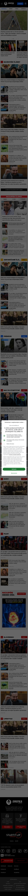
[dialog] (14, 448)
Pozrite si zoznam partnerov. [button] (15, 454)
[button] (14, 444)
